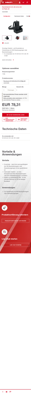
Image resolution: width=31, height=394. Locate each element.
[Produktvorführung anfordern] (6, 392)
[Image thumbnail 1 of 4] (7, 37)
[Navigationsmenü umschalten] (3, 2)
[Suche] (27, 2)
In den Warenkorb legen (16, 115)
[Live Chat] (10, 392)
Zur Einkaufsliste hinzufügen (10, 119)
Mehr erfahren (6, 60)
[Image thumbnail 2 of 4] (17, 37)
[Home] (9, 2)
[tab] (7, 16)
